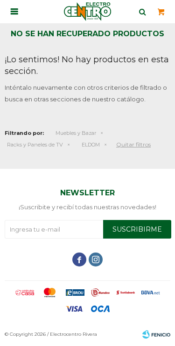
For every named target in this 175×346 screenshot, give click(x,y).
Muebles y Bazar (76, 133)
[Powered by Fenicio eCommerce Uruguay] (156, 334)
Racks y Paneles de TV (35, 144)
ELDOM (91, 144)
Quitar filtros (133, 144)
